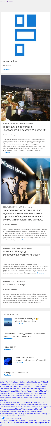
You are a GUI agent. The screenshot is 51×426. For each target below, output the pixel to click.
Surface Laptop (14, 382)
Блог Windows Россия (25, 124)
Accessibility (11, 416)
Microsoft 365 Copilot (39, 404)
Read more (6, 69)
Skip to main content (7, 1)
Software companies (16, 411)
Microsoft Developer (23, 407)
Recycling (37, 422)
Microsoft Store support (14, 389)
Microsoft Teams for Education (35, 393)
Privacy (41, 420)
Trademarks (20, 422)
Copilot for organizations (15, 384)
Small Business (5, 407)
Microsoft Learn (36, 407)
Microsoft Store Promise (17, 391)
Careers (37, 411)
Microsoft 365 (39, 402)
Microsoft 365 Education (9, 395)
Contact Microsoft (31, 420)
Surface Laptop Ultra (27, 382)
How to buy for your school (28, 395)
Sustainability (20, 416)
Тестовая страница (14, 284)
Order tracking (34, 389)
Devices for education (15, 393)
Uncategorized (20, 281)
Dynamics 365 (28, 402)
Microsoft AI (4, 402)
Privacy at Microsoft (26, 413)
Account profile (33, 386)
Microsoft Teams (25, 404)
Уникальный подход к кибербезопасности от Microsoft (21, 253)
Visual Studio (29, 411)
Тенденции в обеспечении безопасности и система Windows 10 (24, 128)
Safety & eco (29, 422)
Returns (26, 389)
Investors (37, 413)
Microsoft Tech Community (25, 409)
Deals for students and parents (30, 398)
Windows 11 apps (20, 386)
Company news (13, 413)
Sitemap (22, 420)
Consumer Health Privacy (9, 420)
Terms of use (10, 422)
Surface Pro (4, 382)
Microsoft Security (15, 402)
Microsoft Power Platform (9, 404)
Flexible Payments (33, 391)
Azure (13, 407)
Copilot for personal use (33, 384)
